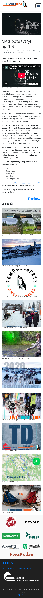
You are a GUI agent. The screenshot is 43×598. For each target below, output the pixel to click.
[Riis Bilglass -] (11, 522)
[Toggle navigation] (38, 5)
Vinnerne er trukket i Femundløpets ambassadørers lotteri (20, 296)
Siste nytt (38, 51)
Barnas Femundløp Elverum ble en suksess (15, 327)
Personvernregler (25, 568)
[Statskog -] (32, 535)
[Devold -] (32, 522)
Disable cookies (21, 592)
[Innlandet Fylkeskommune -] (32, 546)
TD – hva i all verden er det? (10, 450)
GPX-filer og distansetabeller (11, 481)
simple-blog (36, 589)
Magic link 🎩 (21, 595)
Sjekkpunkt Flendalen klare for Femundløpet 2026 (17, 235)
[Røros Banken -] (21, 554)
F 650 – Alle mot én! (8, 512)
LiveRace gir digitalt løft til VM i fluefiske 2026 (16, 358)
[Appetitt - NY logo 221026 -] (11, 546)
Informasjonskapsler (10, 568)
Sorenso (15, 589)
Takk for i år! (5, 389)
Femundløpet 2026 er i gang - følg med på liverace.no (18, 420)
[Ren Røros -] (11, 536)
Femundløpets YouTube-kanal (27, 183)
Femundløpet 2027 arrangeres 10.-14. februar (16, 266)
